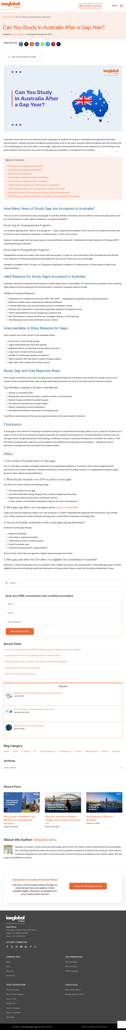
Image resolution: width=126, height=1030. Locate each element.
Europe (78, 751)
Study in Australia (17, 34)
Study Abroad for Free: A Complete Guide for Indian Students (32, 655)
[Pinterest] (53, 44)
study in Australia (66, 507)
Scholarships (65, 751)
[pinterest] (31, 947)
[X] (26, 44)
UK (35, 751)
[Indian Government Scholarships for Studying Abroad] (9, 693)
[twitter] (12, 947)
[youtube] (21, 947)
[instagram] (17, 947)
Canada (25, 751)
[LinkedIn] (37, 44)
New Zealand (91, 751)
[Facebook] (21, 44)
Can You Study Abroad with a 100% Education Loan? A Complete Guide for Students (43, 649)
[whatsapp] (35, 947)
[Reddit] (31, 44)
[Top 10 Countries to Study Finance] (9, 726)
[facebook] (7, 947)
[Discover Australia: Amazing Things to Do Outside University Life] (63, 802)
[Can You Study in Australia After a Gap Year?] (9, 709)
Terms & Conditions (88, 1027)
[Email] (58, 44)
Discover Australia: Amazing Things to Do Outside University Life (62, 820)
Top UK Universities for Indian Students (22, 667)
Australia (116, 751)
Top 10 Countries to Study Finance (20, 674)
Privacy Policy (102, 1027)
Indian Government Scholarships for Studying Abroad (38, 693)
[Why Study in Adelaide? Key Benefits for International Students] (22, 802)
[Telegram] (47, 44)
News (15, 751)
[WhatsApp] (42, 44)
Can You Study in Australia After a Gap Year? (34, 709)
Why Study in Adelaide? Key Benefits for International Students (19, 820)
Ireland (104, 751)
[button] (5, 810)
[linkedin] (26, 947)
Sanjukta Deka (45, 839)
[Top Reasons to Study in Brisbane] (104, 802)
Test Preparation (47, 751)
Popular (63, 686)
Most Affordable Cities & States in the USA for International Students (36, 661)
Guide (6, 751)
